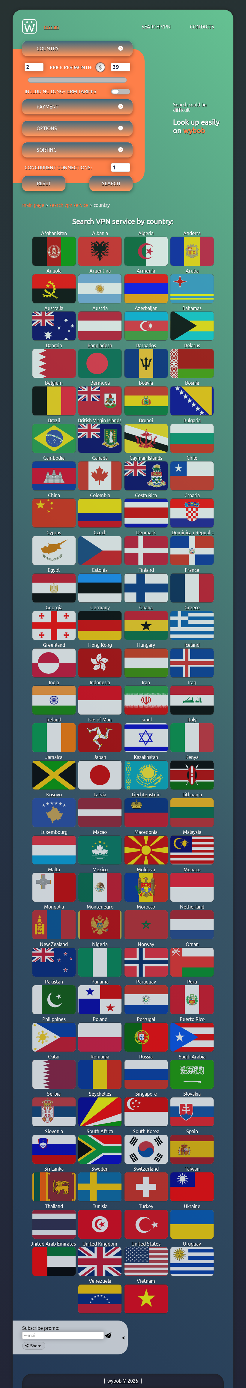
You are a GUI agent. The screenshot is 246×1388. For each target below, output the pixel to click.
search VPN (156, 26)
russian (51, 27)
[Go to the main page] (29, 26)
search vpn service (69, 205)
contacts (202, 26)
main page (33, 205)
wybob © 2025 (122, 1381)
